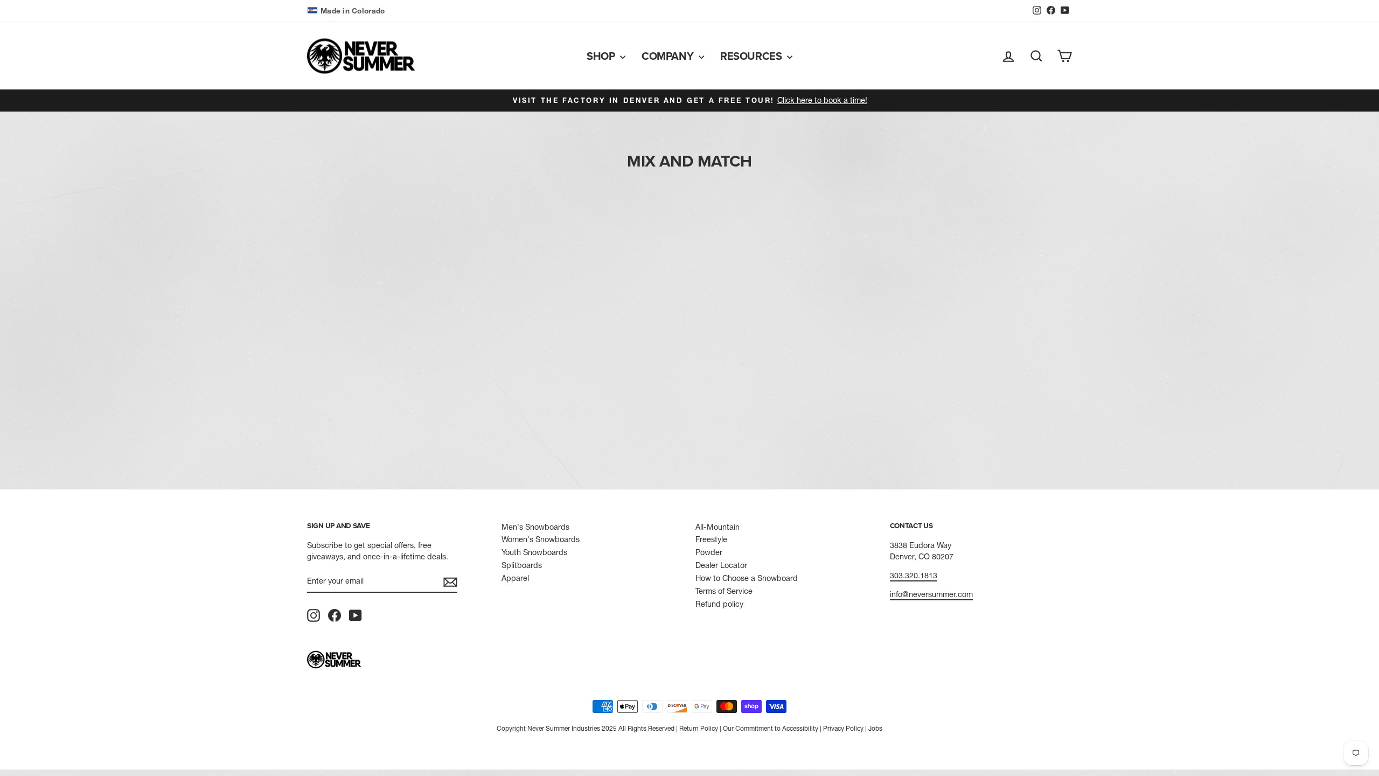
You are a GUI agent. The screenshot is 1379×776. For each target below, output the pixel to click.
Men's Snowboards (535, 527)
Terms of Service (724, 591)
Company (669, 56)
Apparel (515, 578)
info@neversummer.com (931, 594)
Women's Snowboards (541, 539)
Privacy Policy (843, 728)
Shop (602, 56)
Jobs (875, 728)
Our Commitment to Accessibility (770, 728)
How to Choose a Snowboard (746, 578)
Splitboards (522, 565)
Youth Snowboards (534, 552)
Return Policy (698, 728)
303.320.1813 (913, 575)
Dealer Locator (721, 565)
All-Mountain (717, 527)
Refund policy (719, 604)
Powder (708, 552)
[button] (347, 11)
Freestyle (711, 539)
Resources (752, 56)
